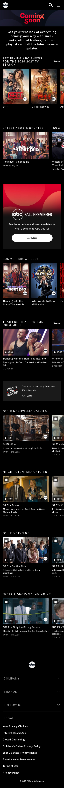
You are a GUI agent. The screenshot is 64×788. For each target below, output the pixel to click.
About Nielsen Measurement (20, 759)
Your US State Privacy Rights (20, 752)
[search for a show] (51, 5)
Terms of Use (10, 766)
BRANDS (10, 691)
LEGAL (9, 718)
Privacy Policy (11, 772)
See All (57, 61)
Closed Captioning (14, 739)
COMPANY (12, 678)
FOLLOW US (13, 704)
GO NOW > (28, 396)
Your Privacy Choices (15, 726)
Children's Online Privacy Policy (22, 746)
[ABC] (5, 5)
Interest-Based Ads (14, 733)
